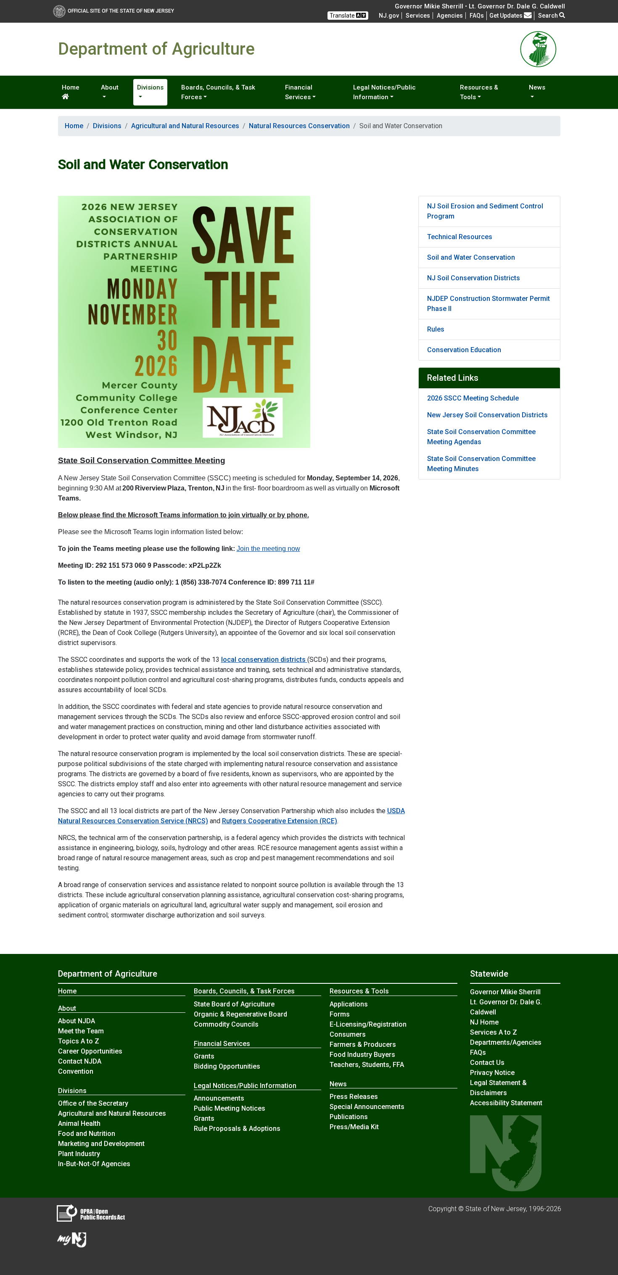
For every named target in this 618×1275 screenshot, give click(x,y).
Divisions (107, 126)
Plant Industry (79, 1154)
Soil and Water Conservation (471, 257)
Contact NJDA (79, 1061)
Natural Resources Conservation (299, 126)
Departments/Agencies (505, 1042)
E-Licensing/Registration (368, 1024)
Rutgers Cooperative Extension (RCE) (279, 821)
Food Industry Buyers (362, 1055)
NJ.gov (389, 15)
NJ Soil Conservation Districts (473, 278)
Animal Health (79, 1123)
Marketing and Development (101, 1144)
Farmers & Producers (363, 1044)
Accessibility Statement (506, 1103)
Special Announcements (367, 1107)
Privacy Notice (492, 1073)
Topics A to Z (78, 1041)
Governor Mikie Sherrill (505, 992)
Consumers (348, 1034)
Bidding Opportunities (227, 1066)
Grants (204, 1056)
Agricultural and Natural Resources (185, 126)
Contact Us (487, 1063)
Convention (75, 1071)
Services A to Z (493, 1032)
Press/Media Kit (354, 1127)
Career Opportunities (90, 1051)
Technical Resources (459, 237)
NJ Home (484, 1022)
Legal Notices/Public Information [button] (384, 92)
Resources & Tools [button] (479, 92)
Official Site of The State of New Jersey (121, 11)
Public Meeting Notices (229, 1108)
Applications (349, 1004)
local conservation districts (264, 660)
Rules (435, 329)
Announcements (219, 1098)
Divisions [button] (150, 87)
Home (70, 87)
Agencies (450, 15)
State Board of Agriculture (234, 1004)
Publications (349, 1117)
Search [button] (548, 15)
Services (418, 15)
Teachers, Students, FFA (367, 1065)
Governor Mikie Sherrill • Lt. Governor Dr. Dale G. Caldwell (480, 6)
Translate (343, 15)
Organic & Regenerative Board (240, 1014)
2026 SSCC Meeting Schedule (473, 398)
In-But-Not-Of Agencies (94, 1164)
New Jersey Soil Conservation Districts (487, 415)
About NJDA (76, 1021)
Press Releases (354, 1097)
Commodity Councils (226, 1024)
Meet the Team (81, 1031)
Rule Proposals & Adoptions (237, 1129)
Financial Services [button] (298, 92)
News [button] (537, 87)
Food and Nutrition (86, 1134)
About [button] (110, 87)
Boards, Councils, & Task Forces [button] (218, 92)
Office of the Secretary (93, 1103)
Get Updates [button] (506, 15)
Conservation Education (464, 350)
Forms (340, 1014)
